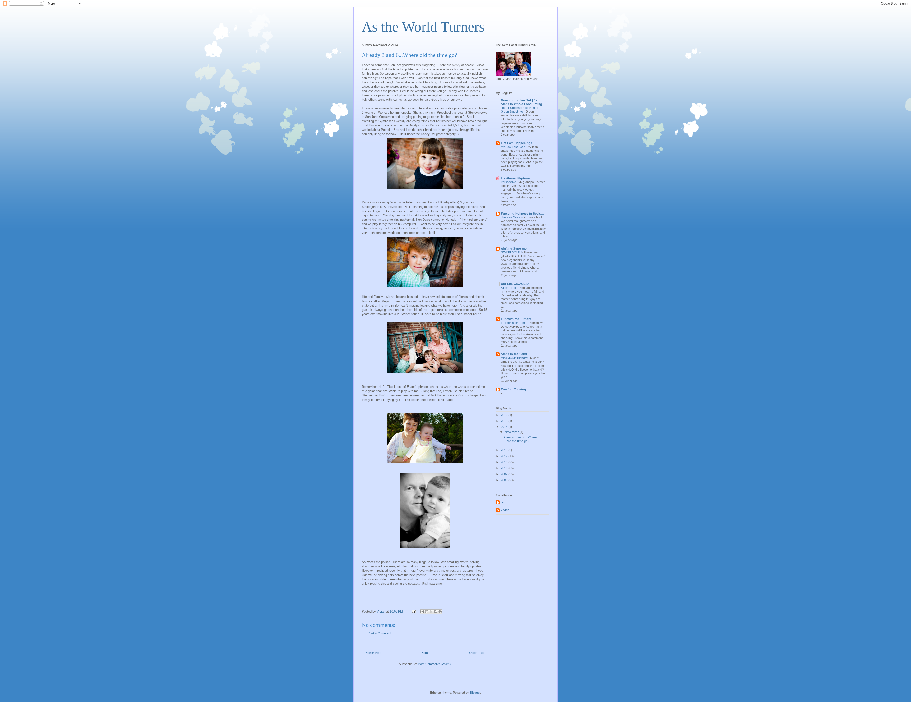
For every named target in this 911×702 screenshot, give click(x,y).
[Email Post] (413, 611)
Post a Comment (379, 633)
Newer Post (373, 653)
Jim (503, 502)
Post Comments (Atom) (434, 664)
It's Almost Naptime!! (516, 178)
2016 (504, 415)
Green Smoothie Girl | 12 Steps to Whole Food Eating (521, 102)
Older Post (476, 653)
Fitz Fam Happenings (516, 143)
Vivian (505, 510)
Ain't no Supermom (515, 248)
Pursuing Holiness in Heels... (522, 213)
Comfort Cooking (513, 389)
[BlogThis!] (426, 611)
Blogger (475, 692)
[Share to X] (431, 611)
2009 (504, 474)
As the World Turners (423, 27)
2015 (504, 421)
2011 (504, 462)
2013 (504, 450)
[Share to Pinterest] (440, 611)
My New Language (513, 147)
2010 (504, 468)
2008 (504, 480)
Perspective (509, 182)
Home (425, 653)
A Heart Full (508, 287)
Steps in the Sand (514, 354)
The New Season (512, 217)
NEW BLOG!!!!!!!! (511, 252)
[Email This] (422, 611)
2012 (504, 456)
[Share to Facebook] (435, 611)
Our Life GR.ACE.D (515, 284)
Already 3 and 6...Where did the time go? (520, 439)
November (512, 432)
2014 (504, 427)
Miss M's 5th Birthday (515, 358)
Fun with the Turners (516, 319)
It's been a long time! (514, 323)
